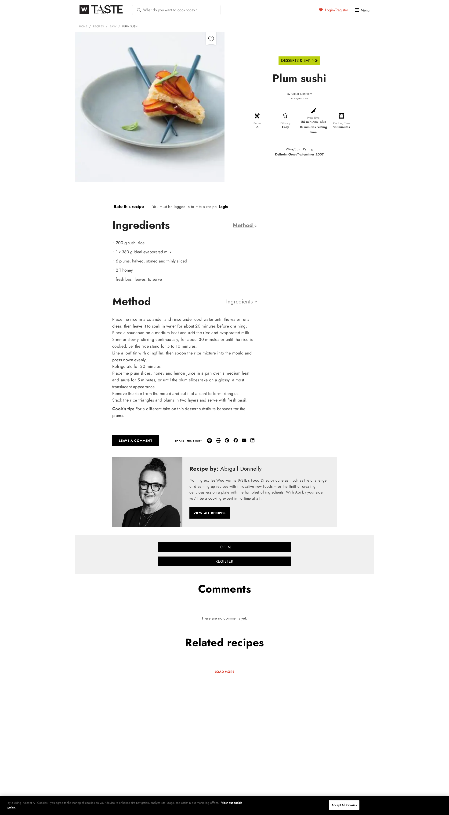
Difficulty (285, 123)
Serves (257, 123)
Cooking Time (341, 123)
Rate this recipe (129, 206)
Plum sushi (130, 26)
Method (243, 225)
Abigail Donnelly (301, 94)
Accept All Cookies (344, 805)
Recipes (98, 26)
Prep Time (313, 118)
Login (223, 206)
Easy (113, 26)
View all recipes (209, 513)
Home (83, 26)
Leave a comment (135, 440)
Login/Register (336, 10)
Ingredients (240, 301)
